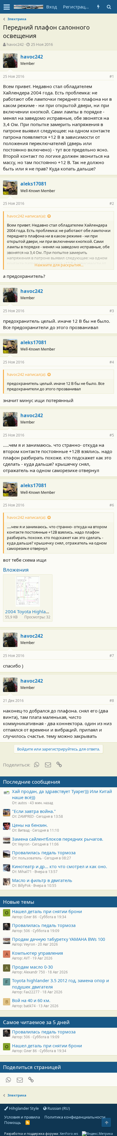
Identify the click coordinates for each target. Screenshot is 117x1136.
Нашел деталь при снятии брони (47, 911)
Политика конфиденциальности (74, 1117)
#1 (112, 76)
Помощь (12, 1122)
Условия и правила (22, 1117)
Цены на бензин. (30, 825)
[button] (6, 7)
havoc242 (15, 44)
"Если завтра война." (34, 811)
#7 (112, 655)
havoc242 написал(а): (26, 216)
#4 (112, 362)
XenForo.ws (69, 1133)
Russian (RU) (58, 1108)
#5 (112, 435)
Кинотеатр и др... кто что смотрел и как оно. (59, 866)
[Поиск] (109, 6)
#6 (112, 505)
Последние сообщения (31, 781)
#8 (112, 700)
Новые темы (18, 901)
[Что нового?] (98, 6)
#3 (112, 310)
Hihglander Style (23, 1108)
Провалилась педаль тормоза (44, 852)
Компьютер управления (37, 953)
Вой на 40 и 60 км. (31, 1000)
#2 (112, 203)
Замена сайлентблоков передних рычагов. (57, 839)
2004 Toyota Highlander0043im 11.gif (45, 611)
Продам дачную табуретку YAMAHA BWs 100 (58, 939)
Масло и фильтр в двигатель (42, 880)
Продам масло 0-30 (32, 967)
